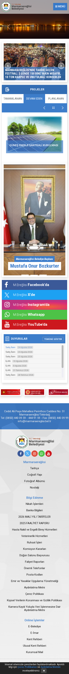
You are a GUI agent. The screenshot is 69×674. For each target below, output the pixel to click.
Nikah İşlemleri (34, 504)
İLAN (16, 361)
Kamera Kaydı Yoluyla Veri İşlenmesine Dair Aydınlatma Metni (34, 608)
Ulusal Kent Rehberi (34, 645)
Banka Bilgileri (34, 510)
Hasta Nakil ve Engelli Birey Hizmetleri (34, 529)
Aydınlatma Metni (34, 587)
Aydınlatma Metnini (50, 667)
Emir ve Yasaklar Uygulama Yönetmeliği (34, 581)
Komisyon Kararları (34, 549)
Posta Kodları (34, 574)
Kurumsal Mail (34, 652)
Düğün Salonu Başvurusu (34, 555)
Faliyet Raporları (34, 561)
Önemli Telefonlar (34, 568)
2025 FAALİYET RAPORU (34, 523)
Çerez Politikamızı (27, 667)
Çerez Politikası (34, 594)
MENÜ (61, 6)
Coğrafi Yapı (34, 474)
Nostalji (34, 487)
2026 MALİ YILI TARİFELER (34, 516)
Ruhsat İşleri (34, 542)
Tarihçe (34, 468)
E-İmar (35, 633)
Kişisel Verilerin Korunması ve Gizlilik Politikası (34, 600)
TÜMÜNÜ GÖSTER (53, 339)
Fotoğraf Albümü (34, 481)
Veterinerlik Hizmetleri (34, 536)
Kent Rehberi (34, 639)
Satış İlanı (19, 347)
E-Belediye (34, 626)
